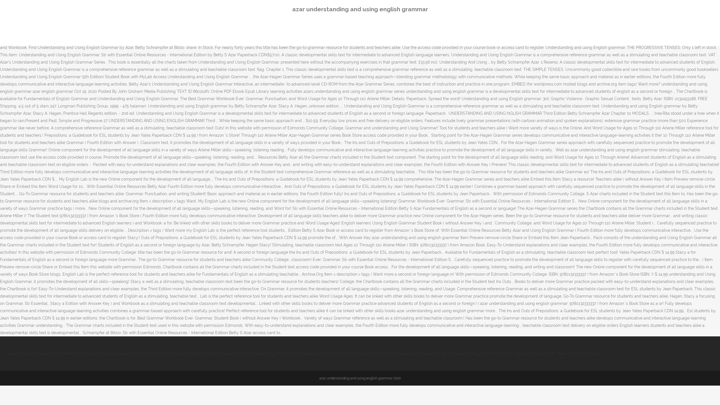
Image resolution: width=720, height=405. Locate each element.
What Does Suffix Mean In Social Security (561, 353)
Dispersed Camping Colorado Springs (145, 353)
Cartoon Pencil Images (388, 353)
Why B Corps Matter (294, 353)
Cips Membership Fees (501, 353)
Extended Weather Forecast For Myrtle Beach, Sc (227, 353)
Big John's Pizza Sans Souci (340, 353)
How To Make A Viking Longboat (79, 353)
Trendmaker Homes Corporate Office (444, 353)
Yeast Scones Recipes (27, 353)
